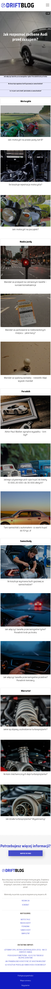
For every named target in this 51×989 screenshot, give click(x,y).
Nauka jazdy (26, 241)
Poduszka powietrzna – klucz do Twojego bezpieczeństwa (26, 956)
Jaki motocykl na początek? (25, 229)
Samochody (26, 541)
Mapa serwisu (25, 980)
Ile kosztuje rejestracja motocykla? (25, 184)
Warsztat (26, 690)
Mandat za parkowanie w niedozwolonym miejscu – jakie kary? (25, 331)
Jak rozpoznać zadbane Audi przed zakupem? (25, 37)
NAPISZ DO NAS (25, 853)
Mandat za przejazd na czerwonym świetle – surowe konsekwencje (25, 283)
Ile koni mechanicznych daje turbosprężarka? (25, 774)
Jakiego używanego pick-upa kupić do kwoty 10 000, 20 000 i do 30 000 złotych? (25, 481)
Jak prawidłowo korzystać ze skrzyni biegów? (25, 961)
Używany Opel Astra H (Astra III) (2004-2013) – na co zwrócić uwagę (25, 950)
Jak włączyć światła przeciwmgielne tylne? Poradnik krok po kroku (25, 77)
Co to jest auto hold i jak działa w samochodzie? (25, 91)
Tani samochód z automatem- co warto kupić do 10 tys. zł (25, 529)
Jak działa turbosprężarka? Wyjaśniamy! (25, 818)
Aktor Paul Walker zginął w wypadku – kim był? (25, 433)
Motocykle (26, 101)
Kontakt (25, 905)
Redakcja (25, 900)
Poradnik (25, 391)
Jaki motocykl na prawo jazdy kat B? (25, 139)
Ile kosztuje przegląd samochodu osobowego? (25, 964)
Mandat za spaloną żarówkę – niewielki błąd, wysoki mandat (25, 379)
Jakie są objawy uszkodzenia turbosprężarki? (25, 729)
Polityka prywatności (25, 975)
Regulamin (25, 985)
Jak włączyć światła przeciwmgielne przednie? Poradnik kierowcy (25, 679)
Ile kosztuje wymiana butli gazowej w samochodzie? (25, 84)
